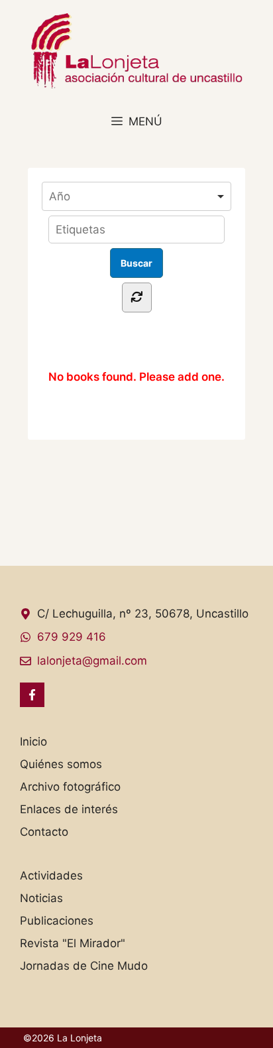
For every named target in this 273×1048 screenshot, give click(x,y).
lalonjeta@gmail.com (92, 660)
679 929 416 (71, 636)
